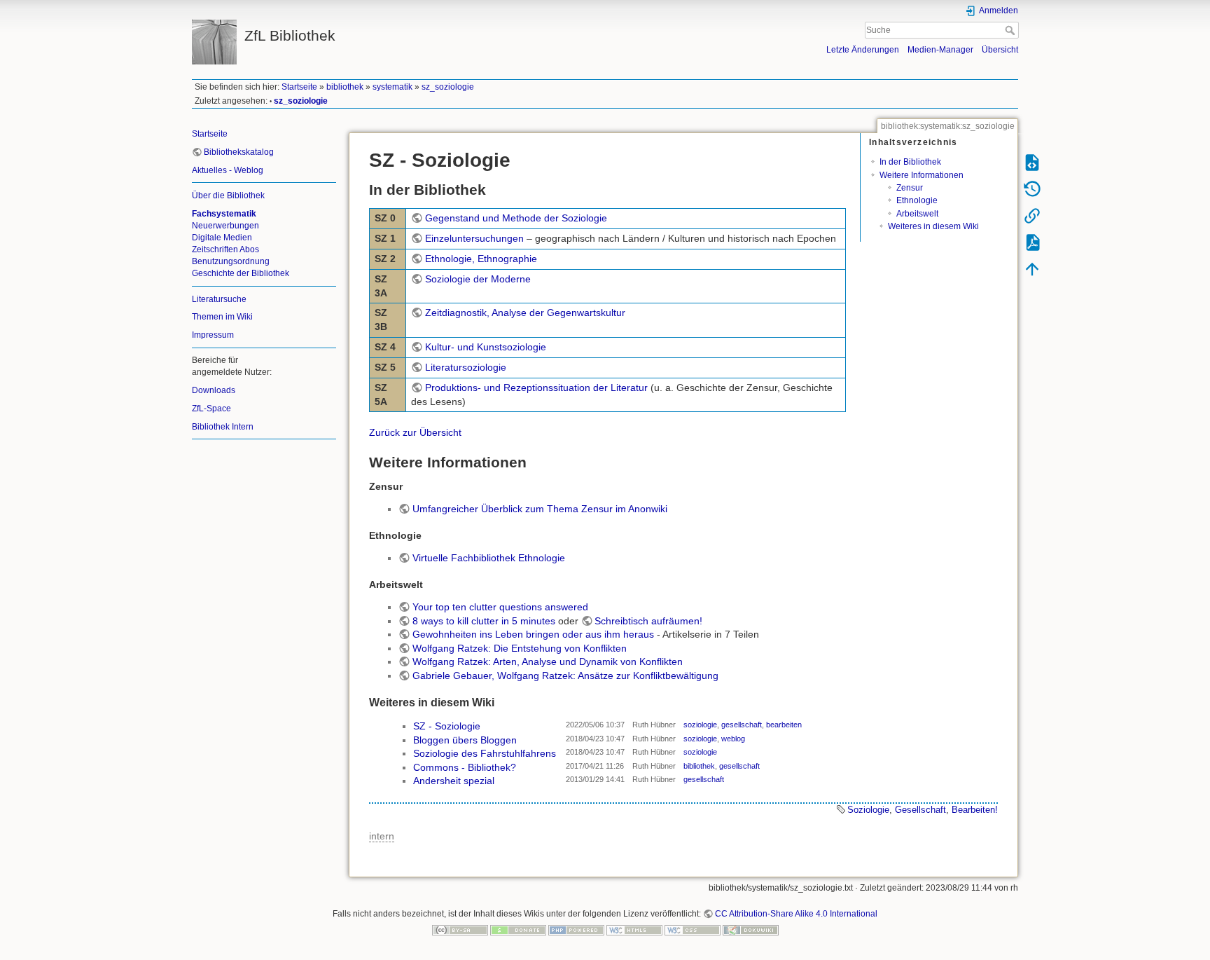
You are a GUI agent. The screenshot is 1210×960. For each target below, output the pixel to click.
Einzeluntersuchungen (474, 238)
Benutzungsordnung (231, 261)
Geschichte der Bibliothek (240, 273)
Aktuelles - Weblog (227, 170)
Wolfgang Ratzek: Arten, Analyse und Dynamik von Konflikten (547, 661)
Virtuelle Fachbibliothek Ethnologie (488, 557)
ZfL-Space (211, 408)
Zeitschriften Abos (225, 249)
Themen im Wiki (222, 317)
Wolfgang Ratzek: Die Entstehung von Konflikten (519, 648)
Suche (1011, 30)
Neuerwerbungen (225, 226)
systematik (392, 87)
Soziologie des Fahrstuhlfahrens (484, 753)
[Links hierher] (1032, 215)
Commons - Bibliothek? (464, 767)
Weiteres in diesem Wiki (933, 226)
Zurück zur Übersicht (415, 432)
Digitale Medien (222, 237)
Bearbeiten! (975, 809)
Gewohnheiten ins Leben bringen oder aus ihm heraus (533, 634)
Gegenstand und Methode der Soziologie (516, 218)
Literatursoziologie (465, 367)
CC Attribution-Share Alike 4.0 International (796, 914)
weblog (733, 738)
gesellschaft (741, 724)
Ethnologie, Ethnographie (481, 258)
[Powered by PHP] (576, 930)
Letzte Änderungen (862, 50)
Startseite (299, 87)
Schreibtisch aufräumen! (648, 620)
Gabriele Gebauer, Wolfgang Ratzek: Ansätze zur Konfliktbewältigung (565, 675)
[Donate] (518, 930)
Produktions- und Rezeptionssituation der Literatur (536, 387)
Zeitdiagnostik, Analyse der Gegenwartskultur (525, 312)
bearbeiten (784, 724)
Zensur (909, 188)
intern (381, 836)
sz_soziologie (448, 87)
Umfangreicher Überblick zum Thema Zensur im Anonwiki (539, 508)
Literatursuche (219, 299)
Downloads (213, 390)
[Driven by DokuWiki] (751, 930)
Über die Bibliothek (228, 195)
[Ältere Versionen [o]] (1032, 188)
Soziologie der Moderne (478, 278)
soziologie (700, 724)
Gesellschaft (920, 809)
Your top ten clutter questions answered (500, 606)
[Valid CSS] (693, 930)
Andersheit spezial (453, 780)
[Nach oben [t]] (1032, 268)
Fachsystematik (224, 214)
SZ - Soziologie (446, 726)
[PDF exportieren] (1032, 241)
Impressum (213, 335)
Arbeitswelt (917, 214)
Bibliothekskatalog (239, 152)
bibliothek (344, 87)
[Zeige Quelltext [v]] (1032, 162)
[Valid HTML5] (634, 930)
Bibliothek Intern (222, 427)
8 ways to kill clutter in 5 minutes (483, 620)
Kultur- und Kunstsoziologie (485, 346)
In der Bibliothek (910, 162)
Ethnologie (917, 200)
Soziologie (868, 809)
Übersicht (1000, 50)
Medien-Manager (940, 50)
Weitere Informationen (921, 175)
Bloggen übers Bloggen (465, 740)
